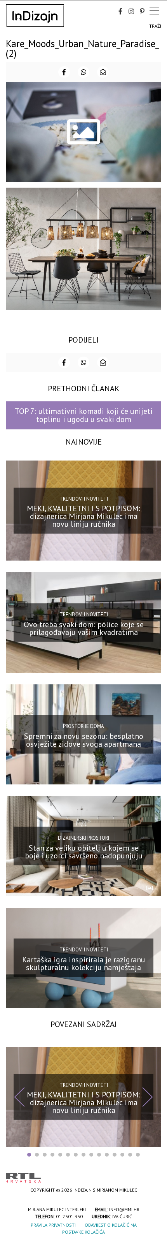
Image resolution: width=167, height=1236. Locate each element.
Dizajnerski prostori (83, 838)
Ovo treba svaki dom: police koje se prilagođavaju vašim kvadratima (84, 628)
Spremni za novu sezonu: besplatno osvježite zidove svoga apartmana (83, 740)
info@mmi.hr (124, 1209)
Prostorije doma (83, 726)
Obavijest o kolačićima (111, 1225)
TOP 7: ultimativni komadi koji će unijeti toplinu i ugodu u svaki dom (84, 415)
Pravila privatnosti (53, 1225)
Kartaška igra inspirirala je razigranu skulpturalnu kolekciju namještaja (83, 963)
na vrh (153, 1175)
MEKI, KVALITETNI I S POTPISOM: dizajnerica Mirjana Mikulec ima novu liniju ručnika (83, 516)
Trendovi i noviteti (83, 499)
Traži (155, 26)
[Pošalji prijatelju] (103, 72)
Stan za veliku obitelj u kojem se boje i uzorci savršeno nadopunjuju (84, 852)
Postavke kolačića (83, 1232)
